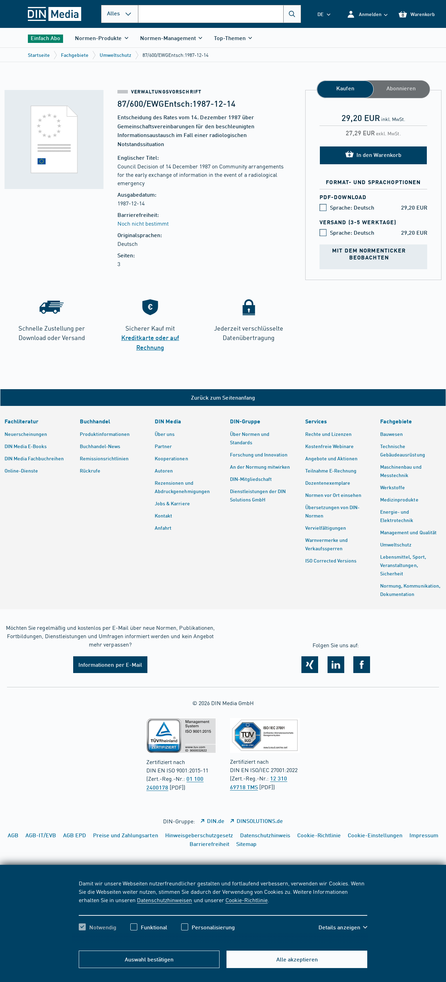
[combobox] (219, 14)
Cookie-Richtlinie (246, 900)
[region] (223, 911)
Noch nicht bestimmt (143, 223)
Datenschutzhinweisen (164, 900)
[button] (367, 14)
